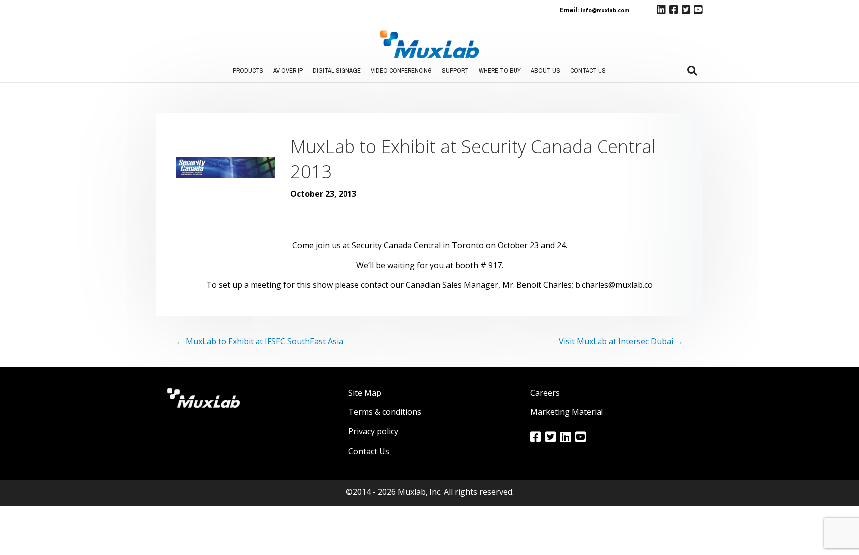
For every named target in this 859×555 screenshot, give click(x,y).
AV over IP (288, 70)
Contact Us (588, 70)
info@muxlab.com (605, 10)
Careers (545, 392)
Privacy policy (373, 431)
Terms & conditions (384, 411)
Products (248, 70)
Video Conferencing (401, 70)
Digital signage (337, 70)
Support (455, 70)
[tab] (692, 70)
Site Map (364, 392)
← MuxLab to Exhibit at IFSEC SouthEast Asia (259, 341)
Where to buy (500, 70)
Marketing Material (566, 411)
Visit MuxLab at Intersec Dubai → (621, 341)
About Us (545, 70)
